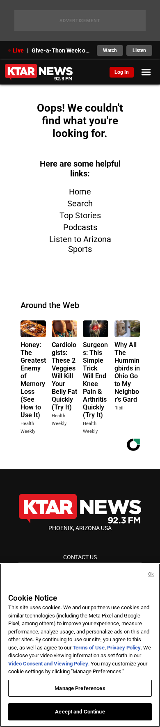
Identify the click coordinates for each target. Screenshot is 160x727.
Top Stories (80, 215)
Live (18, 50)
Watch (110, 50)
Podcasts (80, 227)
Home (80, 192)
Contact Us (80, 557)
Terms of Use (89, 648)
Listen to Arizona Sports (80, 244)
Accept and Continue (80, 712)
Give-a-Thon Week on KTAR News (62, 50)
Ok (151, 574)
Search (80, 203)
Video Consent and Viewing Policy (48, 664)
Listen (139, 50)
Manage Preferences (80, 688)
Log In (121, 72)
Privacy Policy (124, 648)
